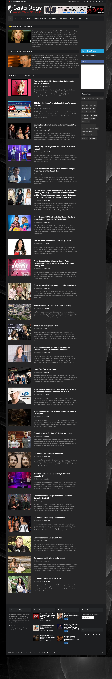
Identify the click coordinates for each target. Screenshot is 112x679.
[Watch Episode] (19, 36)
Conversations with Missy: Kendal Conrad (49, 558)
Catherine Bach (85, 102)
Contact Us (12, 626)
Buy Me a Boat (94, 115)
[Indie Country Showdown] (74, 10)
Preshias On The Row (40, 18)
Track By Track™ (18, 18)
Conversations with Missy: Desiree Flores (49, 518)
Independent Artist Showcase (88, 125)
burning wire (84, 138)
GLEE (95, 131)
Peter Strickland (94, 128)
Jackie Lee (93, 102)
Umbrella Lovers (85, 121)
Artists (72, 18)
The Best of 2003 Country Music (21, 26)
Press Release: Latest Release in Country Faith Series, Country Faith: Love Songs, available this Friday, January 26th (54, 263)
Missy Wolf (46, 86)
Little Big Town (90, 98)
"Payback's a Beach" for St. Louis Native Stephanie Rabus (24, 1)
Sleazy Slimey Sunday (87, 131)
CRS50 (83, 98)
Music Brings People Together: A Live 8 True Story (52, 306)
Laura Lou (46, 243)
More (95, 135)
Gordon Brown (85, 115)
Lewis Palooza (93, 105)
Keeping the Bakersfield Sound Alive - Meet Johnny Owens (47, 637)
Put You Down (85, 128)
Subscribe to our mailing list (90, 614)
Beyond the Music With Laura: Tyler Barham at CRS (52, 433)
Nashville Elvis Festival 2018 (88, 111)
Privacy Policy (57, 652)
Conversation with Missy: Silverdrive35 (48, 454)
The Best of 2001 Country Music (21, 51)
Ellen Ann (46, 308)
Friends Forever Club (86, 108)
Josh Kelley (92, 118)
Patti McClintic (49, 630)
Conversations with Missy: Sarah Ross (48, 578)
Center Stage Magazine (46, 652)
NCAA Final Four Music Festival (45, 369)
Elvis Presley (85, 118)
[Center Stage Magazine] (25, 9)
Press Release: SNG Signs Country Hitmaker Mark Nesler (55, 285)
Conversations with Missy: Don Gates (48, 538)
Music (28, 18)
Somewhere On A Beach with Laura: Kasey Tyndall (52, 241)
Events (79, 18)
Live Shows (52, 18)
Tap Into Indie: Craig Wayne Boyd (46, 326)
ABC (91, 135)
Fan (94, 108)
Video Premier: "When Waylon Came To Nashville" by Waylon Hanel (71, 615)
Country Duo (84, 105)
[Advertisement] (93, 35)
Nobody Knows (99, 98)
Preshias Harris (48, 152)
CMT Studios (85, 135)
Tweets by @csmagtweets (88, 55)
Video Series (63, 18)
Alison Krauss (93, 138)
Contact (87, 18)
